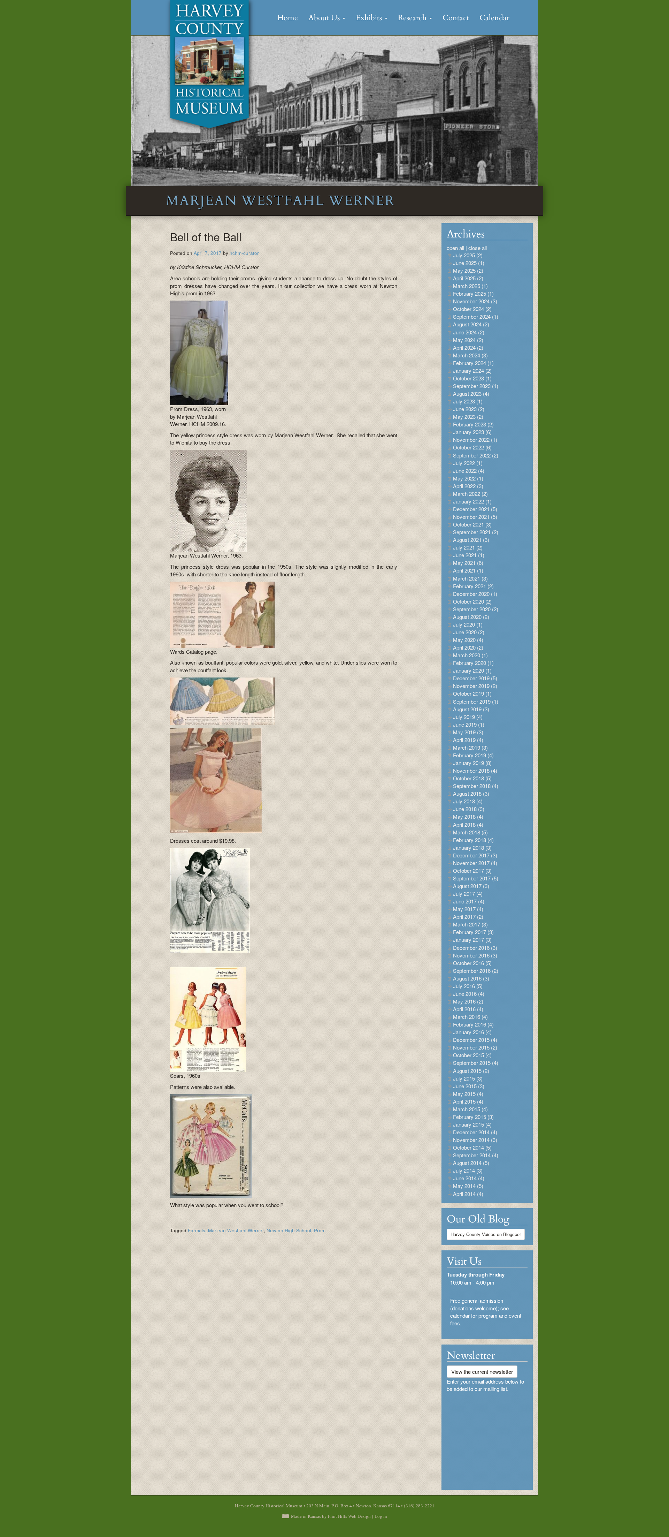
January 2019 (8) (472, 762)
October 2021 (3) (472, 524)
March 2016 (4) (470, 1016)
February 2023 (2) (473, 424)
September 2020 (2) (475, 609)
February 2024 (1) (473, 362)
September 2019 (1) (475, 701)
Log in (381, 1516)
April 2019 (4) (468, 739)
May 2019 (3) (468, 732)
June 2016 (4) (468, 993)
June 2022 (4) (468, 470)
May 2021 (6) (468, 562)
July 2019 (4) (468, 716)
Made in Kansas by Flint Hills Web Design (331, 1516)
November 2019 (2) (475, 685)
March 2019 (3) (470, 747)
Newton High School (289, 1230)
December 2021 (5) (475, 509)
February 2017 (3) (473, 932)
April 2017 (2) (468, 916)
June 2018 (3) (468, 808)
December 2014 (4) (475, 1132)
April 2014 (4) (468, 1193)
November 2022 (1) (475, 439)
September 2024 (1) (475, 316)
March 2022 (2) (470, 493)
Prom (319, 1230)
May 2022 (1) (468, 478)
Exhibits (370, 18)
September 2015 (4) (475, 1062)
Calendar (494, 18)
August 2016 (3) (471, 978)
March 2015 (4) (470, 1109)
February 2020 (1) (473, 662)
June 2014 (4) (468, 1178)
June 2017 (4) (468, 901)
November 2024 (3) (475, 301)
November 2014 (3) (475, 1139)
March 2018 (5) (470, 832)
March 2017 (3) (470, 924)
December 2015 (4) (475, 1039)
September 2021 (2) (475, 532)
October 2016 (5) (472, 963)
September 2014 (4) (475, 1155)
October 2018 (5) (472, 778)
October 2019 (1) (472, 693)
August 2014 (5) (471, 1162)
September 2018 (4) (475, 785)
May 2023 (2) (468, 416)
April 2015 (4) (468, 1101)
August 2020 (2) (471, 616)
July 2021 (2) (468, 547)
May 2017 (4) (468, 909)
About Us (325, 18)
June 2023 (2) (468, 408)
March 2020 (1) (470, 655)
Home (287, 18)
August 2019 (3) (471, 709)
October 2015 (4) (472, 1055)
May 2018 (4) (468, 816)
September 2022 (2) (475, 455)
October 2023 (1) (472, 378)
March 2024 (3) (470, 355)
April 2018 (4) (468, 824)
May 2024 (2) (468, 339)
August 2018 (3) (471, 793)
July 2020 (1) (468, 624)
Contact (456, 18)
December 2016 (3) (475, 947)
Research (413, 18)
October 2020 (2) (472, 601)
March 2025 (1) (470, 285)
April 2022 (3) (468, 486)
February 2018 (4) (473, 839)
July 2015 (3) (468, 1078)
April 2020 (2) (468, 647)
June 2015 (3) (468, 1086)
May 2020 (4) (468, 639)
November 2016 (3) (475, 955)
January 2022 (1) (472, 501)
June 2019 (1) (468, 724)
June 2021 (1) (468, 555)
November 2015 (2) (475, 1047)
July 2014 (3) (468, 1170)
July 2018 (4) (468, 801)
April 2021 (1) (468, 570)
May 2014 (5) (468, 1185)
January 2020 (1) (472, 670)
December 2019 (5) (475, 678)
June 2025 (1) (468, 262)
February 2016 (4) (473, 1024)
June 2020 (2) (468, 632)
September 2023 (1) (475, 385)
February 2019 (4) (473, 755)
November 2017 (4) (475, 862)
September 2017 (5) (475, 878)
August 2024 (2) (471, 324)
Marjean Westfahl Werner (236, 1230)
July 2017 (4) (468, 893)
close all (477, 247)
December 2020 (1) (475, 593)
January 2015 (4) (472, 1124)
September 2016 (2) (475, 970)
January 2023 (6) (472, 432)
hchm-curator (244, 253)
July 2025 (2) (468, 255)
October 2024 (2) (472, 308)
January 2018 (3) (472, 847)
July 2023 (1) (468, 401)
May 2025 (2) (468, 270)
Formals (196, 1230)
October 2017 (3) (472, 870)
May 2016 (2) (468, 1001)
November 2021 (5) (475, 516)
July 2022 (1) (468, 463)
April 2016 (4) (468, 1009)
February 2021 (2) (473, 586)
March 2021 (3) (470, 578)
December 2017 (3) (475, 855)
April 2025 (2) (468, 278)
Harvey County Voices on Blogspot (486, 1234)
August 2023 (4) (471, 393)
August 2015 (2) (471, 1070)
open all (455, 247)
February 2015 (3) (473, 1116)
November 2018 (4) (475, 770)
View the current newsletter (482, 1371)
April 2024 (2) (468, 347)
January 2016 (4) (472, 1032)
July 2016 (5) (468, 986)
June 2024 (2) (468, 332)
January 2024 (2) (472, 370)
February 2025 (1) (473, 293)
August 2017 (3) (471, 885)
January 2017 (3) (472, 939)
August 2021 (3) (471, 539)
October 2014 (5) (472, 1147)
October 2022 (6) (472, 447)
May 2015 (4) (468, 1093)
